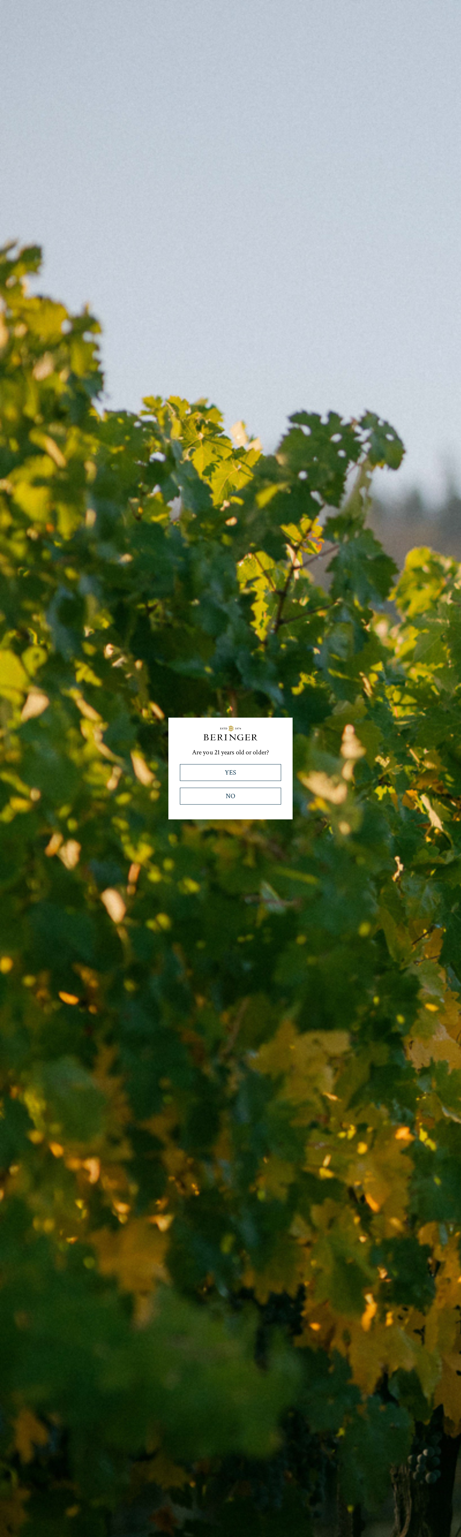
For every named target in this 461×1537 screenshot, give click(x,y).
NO (230, 796)
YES (230, 772)
